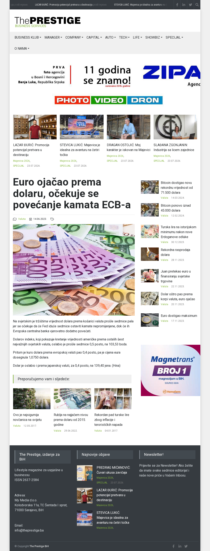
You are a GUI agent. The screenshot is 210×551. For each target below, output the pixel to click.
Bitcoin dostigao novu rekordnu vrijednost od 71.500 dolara (177, 188)
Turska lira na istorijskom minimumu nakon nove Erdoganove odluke (178, 232)
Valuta (22, 219)
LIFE (136, 37)
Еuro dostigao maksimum (179, 316)
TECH (123, 37)
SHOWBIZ (152, 37)
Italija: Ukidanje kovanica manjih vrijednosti (121, 417)
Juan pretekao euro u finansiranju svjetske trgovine (176, 276)
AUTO (109, 37)
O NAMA (21, 48)
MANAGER (52, 37)
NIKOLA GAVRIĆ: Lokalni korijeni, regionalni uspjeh (171, 147)
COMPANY (73, 37)
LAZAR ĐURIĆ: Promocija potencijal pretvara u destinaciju (71, 4)
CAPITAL (93, 37)
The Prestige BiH (39, 546)
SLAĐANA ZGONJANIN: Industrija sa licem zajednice (127, 147)
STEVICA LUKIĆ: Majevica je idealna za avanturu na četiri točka (153, 4)
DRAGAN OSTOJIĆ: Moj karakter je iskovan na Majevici (81, 147)
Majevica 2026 (21, 160)
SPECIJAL (173, 37)
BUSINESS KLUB (27, 37)
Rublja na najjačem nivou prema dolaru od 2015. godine (40, 420)
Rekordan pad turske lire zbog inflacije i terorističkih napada (80, 420)
